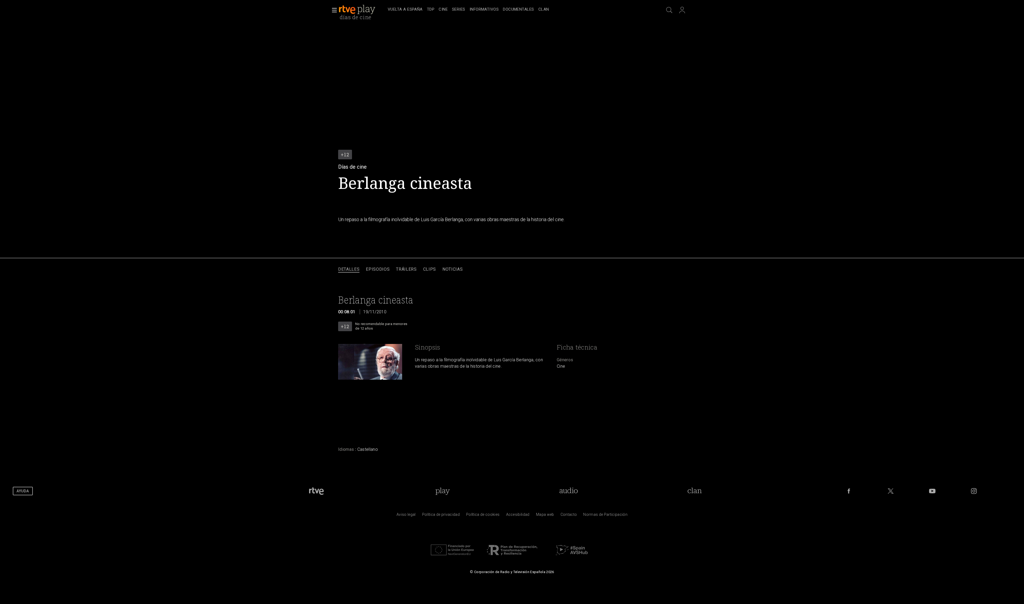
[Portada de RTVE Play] (358, 9)
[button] (333, 10)
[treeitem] (405, 10)
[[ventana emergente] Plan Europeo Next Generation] (452, 556)
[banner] (362, 9)
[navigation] (518, 9)
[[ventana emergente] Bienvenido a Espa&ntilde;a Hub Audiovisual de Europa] (571, 556)
